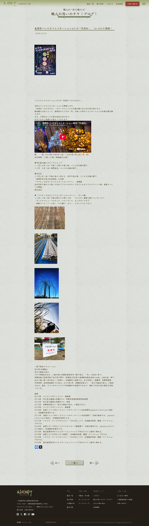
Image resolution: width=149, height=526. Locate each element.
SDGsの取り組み (99, 503)
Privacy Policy (109, 522)
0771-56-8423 (26, 507)
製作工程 (70, 507)
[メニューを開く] (144, 4)
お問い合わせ (132, 4)
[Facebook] (25, 514)
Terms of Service (122, 522)
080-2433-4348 (46, 507)
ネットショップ (84, 499)
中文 (30, 522)
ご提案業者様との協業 (124, 499)
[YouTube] (33, 514)
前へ (92, 463)
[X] (21, 514)
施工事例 (99, 4)
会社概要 (119, 4)
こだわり (109, 4)
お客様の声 (70, 503)
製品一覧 (90, 4)
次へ (57, 463)
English (24, 522)
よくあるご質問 (122, 496)
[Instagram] (29, 514)
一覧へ (74, 463)
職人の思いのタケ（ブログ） (103, 499)
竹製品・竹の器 (84, 496)
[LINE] (18, 514)
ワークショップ (84, 503)
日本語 (19, 522)
